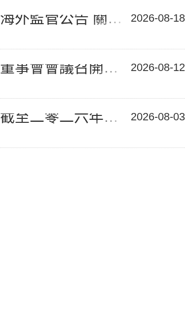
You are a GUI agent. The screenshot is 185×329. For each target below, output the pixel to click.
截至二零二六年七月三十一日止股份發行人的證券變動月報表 (65, 119)
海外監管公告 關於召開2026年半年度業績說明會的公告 (65, 20)
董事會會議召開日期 (65, 69)
